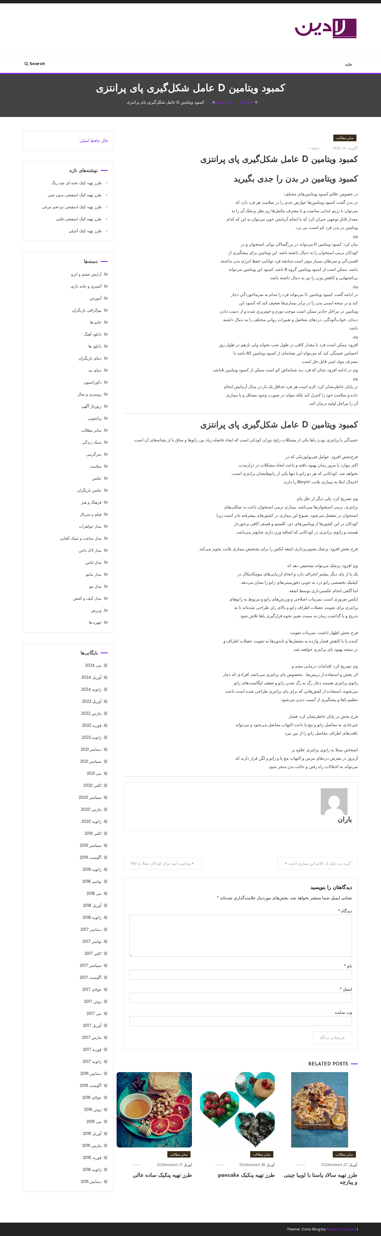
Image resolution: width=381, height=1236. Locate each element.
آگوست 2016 (91, 1085)
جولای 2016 (92, 1097)
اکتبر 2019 (93, 833)
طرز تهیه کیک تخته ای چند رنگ (76, 183)
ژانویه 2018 (92, 917)
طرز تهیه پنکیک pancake (246, 1175)
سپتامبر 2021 (91, 761)
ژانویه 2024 (91, 689)
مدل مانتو (94, 574)
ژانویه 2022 (92, 737)
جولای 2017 (92, 989)
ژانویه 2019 (92, 869)
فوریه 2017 (92, 1049)
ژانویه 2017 (92, 1061)
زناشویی (95, 418)
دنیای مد (95, 370)
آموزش (96, 298)
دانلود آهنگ (93, 334)
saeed (336, 1164)
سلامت (96, 466)
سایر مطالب (345, 137)
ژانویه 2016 (92, 1169)
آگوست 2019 (91, 857)
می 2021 (94, 773)
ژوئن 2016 (93, 1109)
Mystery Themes (341, 1229)
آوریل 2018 (92, 905)
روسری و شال (90, 394)
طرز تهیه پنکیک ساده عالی (162, 1175)
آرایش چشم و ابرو (86, 274)
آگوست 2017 (91, 977)
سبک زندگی (92, 442)
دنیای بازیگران (90, 358)
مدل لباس (93, 562)
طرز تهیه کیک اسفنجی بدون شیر (75, 195)
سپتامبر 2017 (91, 965)
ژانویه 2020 (91, 821)
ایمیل (346, 989)
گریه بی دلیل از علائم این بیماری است (319, 863)
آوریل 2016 (92, 1133)
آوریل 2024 (91, 677)
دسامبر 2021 (91, 749)
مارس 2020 (91, 809)
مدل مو (95, 586)
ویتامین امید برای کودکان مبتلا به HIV (161, 863)
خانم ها (96, 322)
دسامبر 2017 (91, 929)
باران (345, 820)
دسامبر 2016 (91, 1073)
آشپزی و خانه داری (86, 286)
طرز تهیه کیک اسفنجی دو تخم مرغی (72, 207)
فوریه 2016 (92, 1157)
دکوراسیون (93, 382)
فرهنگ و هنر (91, 502)
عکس (97, 478)
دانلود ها (95, 346)
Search (37, 63)
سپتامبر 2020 (90, 797)
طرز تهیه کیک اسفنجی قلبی (79, 219)
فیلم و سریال (91, 514)
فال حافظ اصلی (93, 141)
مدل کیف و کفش (87, 598)
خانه (348, 64)
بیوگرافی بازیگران (87, 310)
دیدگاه (345, 911)
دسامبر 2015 (91, 1181)
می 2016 (94, 1121)
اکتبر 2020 (92, 785)
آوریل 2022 (92, 701)
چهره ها (95, 622)
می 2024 (93, 665)
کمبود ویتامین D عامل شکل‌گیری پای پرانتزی (279, 160)
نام (348, 966)
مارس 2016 (92, 1145)
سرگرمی (94, 454)
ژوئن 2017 (93, 1001)
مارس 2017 (92, 1037)
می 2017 (94, 1013)
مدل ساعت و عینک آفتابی (81, 538)
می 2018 (94, 893)
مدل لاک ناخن (90, 550)
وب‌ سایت (343, 1012)
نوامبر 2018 (92, 881)
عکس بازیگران (89, 490)
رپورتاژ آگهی (91, 406)
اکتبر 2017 (93, 953)
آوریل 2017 (92, 1025)
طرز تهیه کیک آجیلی (85, 231)
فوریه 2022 (92, 725)
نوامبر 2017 (92, 941)
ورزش (96, 610)
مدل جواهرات (90, 526)
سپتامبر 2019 (91, 845)
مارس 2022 (91, 713)
